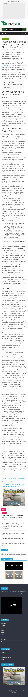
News (2, 628)
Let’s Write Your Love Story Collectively (13, 84)
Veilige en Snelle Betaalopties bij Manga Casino (13, 538)
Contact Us (3, 659)
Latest (2, 644)
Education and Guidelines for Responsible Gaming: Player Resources (12, 517)
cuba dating (5, 65)
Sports (2, 630)
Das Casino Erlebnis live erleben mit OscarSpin (13, 543)
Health (2, 632)
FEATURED (3, 641)
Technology (3, 639)
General (4, 512)
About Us (3, 652)
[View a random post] (25, 33)
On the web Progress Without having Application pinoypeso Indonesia (13, 480)
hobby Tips (13, 49)
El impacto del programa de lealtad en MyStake (13, 533)
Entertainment (4, 623)
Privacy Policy (4, 655)
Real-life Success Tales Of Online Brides (14, 86)
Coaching (8, 87)
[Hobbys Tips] (2, 33)
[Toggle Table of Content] (20, 82)
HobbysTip (12, 690)
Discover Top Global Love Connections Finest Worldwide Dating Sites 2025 (13, 485)
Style (2, 637)
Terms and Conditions (6, 657)
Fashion (3, 634)
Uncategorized (6, 39)
